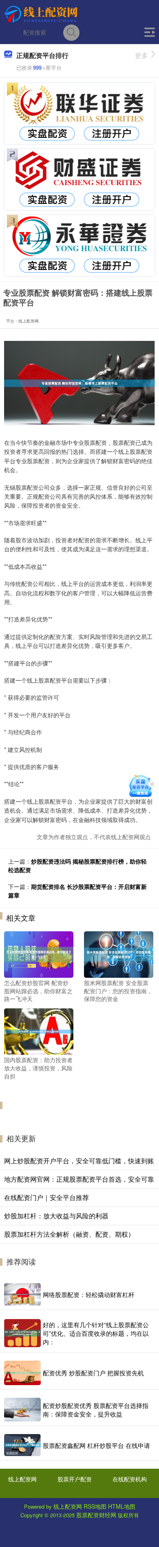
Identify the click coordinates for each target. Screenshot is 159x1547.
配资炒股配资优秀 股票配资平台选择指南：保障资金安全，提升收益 (95, 1409)
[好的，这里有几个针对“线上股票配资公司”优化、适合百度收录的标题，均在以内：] (22, 1333)
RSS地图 (95, 1506)
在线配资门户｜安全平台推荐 (46, 1197)
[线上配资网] (42, 13)
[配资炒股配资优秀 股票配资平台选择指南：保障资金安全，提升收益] (22, 1410)
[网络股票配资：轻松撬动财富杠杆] (22, 1294)
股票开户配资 (74, 1479)
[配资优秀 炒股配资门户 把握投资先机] (22, 1373)
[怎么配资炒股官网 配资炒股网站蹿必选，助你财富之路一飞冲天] (38, 954)
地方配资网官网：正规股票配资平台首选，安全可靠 (79, 1179)
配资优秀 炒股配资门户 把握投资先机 (93, 1372)
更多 (141, 55)
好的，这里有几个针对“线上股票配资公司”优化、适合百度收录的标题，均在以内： (96, 1333)
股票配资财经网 (96, 1515)
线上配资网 (22, 1479)
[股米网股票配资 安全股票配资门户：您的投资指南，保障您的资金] (118, 954)
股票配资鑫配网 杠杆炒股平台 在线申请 (96, 1445)
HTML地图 (121, 1506)
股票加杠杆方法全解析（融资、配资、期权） (69, 1234)
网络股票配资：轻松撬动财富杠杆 (89, 1294)
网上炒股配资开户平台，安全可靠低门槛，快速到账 (79, 1160)
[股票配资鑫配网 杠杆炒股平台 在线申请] (22, 1445)
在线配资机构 (130, 1479)
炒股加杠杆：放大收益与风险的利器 (56, 1215)
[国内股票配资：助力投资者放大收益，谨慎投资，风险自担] (38, 1031)
